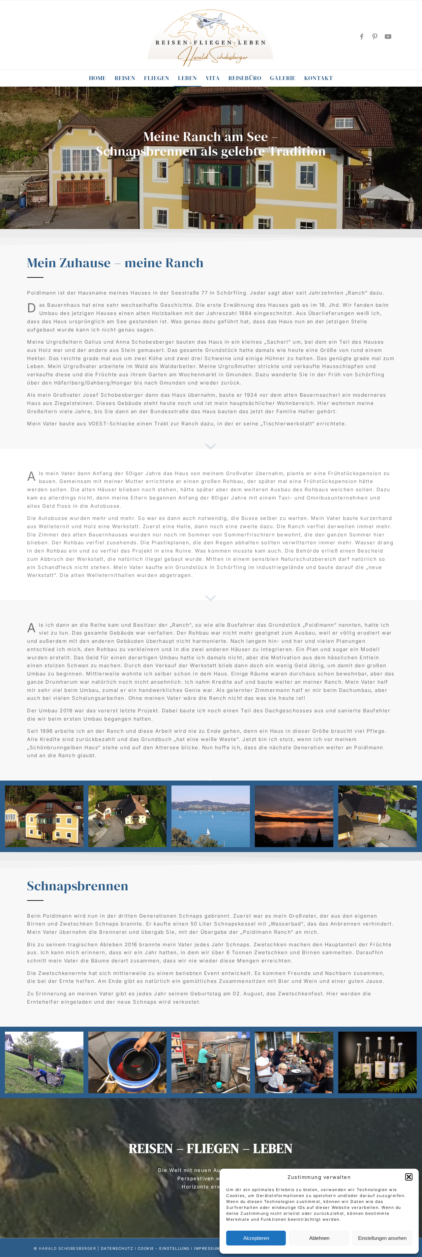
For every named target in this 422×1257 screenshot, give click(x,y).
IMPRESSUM (207, 1248)
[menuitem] (97, 78)
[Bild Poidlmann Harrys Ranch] (46, 819)
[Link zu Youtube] (388, 36)
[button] (409, 1177)
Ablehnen (319, 1238)
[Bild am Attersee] (213, 819)
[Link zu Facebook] (362, 36)
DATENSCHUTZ (117, 1248)
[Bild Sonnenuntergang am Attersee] (296, 819)
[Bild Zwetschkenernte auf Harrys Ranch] (46, 1065)
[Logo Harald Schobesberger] (211, 35)
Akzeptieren (256, 1238)
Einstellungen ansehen (382, 1238)
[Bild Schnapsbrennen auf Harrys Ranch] (130, 1065)
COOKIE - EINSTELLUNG (164, 1248)
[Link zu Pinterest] (375, 36)
